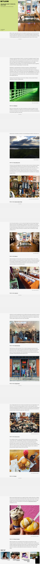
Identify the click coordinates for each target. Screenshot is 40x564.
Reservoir (16, 256)
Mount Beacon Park (17, 162)
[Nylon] (4, 1)
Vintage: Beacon (17, 383)
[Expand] (36, 556)
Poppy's (15, 476)
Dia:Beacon (15, 105)
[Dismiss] (38, 556)
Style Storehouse (17, 345)
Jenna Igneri (3, 29)
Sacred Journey (17, 436)
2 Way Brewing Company (32, 501)
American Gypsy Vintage (18, 201)
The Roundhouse (31, 71)
